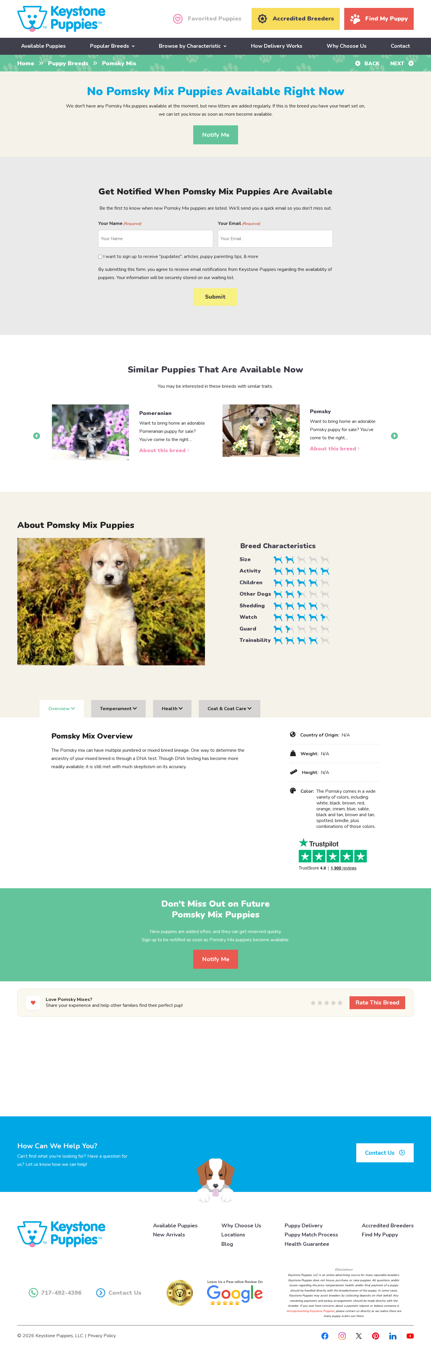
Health (170, 708)
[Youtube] (410, 1335)
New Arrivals (169, 1234)
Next (398, 63)
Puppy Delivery (304, 1225)
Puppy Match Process (311, 1234)
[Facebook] (324, 1335)
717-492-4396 (61, 1293)
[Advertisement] (215, 1068)
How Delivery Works (276, 45)
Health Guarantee (307, 1244)
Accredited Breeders (388, 1225)
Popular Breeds (109, 45)
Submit (215, 297)
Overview (59, 708)
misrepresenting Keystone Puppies (310, 1311)
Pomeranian (155, 413)
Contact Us (380, 1153)
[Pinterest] (375, 1335)
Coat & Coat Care (227, 708)
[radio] (313, 1002)
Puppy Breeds (68, 63)
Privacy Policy (102, 1335)
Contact (400, 45)
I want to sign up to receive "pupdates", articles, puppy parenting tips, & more (180, 256)
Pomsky (320, 411)
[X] (359, 1335)
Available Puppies (43, 45)
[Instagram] (342, 1335)
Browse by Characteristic (190, 45)
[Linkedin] (392, 1335)
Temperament (116, 708)
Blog (227, 1244)
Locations (233, 1234)
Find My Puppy (380, 1234)
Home (25, 63)
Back (371, 63)
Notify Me (215, 135)
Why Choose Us (346, 45)
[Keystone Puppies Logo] (61, 1234)
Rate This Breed (377, 1003)
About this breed (163, 450)
